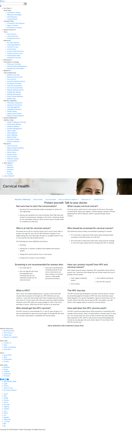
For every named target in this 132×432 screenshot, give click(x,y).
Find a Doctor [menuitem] (12, 34)
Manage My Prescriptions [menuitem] (15, 68)
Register (11, 176)
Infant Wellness (12, 133)
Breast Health (38, 199)
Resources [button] (85, 199)
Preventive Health (13, 139)
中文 (5, 396)
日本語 (6, 398)
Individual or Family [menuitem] (13, 12)
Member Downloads (14, 94)
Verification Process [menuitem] (14, 58)
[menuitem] (68, 18)
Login (5, 176)
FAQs (5, 345)
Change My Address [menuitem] (14, 92)
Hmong (6, 400)
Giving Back (8, 359)
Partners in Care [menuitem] (12, 47)
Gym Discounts (12, 146)
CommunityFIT (12, 161)
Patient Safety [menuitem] (12, 111)
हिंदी (5, 424)
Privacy (6, 386)
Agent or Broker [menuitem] (12, 25)
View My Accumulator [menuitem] (14, 85)
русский (7, 404)
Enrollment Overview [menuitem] (14, 83)
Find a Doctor (8, 333)
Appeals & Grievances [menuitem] (14, 105)
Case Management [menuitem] (13, 107)
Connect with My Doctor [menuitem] (15, 51)
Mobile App (7, 335)
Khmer (6, 413)
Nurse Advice (11, 152)
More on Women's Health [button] (67, 199)
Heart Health (11, 131)
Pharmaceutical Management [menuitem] (17, 66)
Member (10, 165)
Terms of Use (8, 388)
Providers (7, 376)
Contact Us (7, 343)
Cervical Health (50, 199)
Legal (5, 384)
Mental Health (12, 137)
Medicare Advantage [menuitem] (14, 15)
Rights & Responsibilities (15, 148)
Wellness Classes (13, 159)
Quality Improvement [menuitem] (14, 113)
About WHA (8, 355)
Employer (10, 169)
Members (7, 367)
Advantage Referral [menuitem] (13, 45)
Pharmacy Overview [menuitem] (14, 64)
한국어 (6, 402)
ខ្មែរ (4, 426)
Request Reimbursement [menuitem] (15, 90)
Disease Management (14, 128)
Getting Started (9, 331)
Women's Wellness (13, 141)
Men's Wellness (12, 135)
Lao (5, 415)
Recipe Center (12, 154)
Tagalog (6, 406)
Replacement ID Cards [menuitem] (14, 77)
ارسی (5, 411)
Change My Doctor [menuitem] (13, 38)
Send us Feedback (10, 347)
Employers (7, 374)
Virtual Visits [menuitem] (11, 49)
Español (6, 417)
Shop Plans (7, 349)
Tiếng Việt (7, 419)
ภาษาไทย (7, 422)
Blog (5, 357)
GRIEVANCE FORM (10, 381)
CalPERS (6, 371)
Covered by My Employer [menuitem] (16, 23)
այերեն (6, 409)
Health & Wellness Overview (16, 122)
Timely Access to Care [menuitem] (15, 53)
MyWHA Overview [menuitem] (13, 75)
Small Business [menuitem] (12, 17)
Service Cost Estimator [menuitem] (15, 88)
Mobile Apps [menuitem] (11, 98)
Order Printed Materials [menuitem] (15, 96)
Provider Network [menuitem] (13, 43)
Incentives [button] (97, 199)
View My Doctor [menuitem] (12, 36)
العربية (6, 394)
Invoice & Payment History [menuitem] (16, 81)
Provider (10, 174)
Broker (9, 171)
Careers (6, 361)
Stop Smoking (12, 156)
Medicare (10, 167)
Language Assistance (14, 109)
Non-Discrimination (10, 390)
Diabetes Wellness (13, 126)
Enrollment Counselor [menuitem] (14, 27)
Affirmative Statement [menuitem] (14, 103)
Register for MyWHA (11, 337)
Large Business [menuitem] (12, 19)
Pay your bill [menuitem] (11, 79)
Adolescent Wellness (14, 124)
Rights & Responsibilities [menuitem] (15, 116)
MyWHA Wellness (13, 150)
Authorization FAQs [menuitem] (13, 55)
